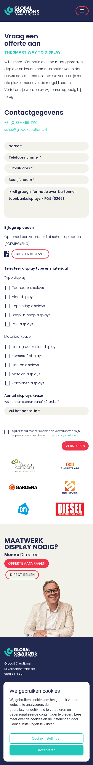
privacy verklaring (66, 435)
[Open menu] (82, 10)
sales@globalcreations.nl (25, 129)
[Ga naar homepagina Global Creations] (21, 10)
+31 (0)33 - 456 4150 (20, 122)
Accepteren (46, 750)
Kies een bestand (30, 253)
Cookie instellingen (46, 738)
